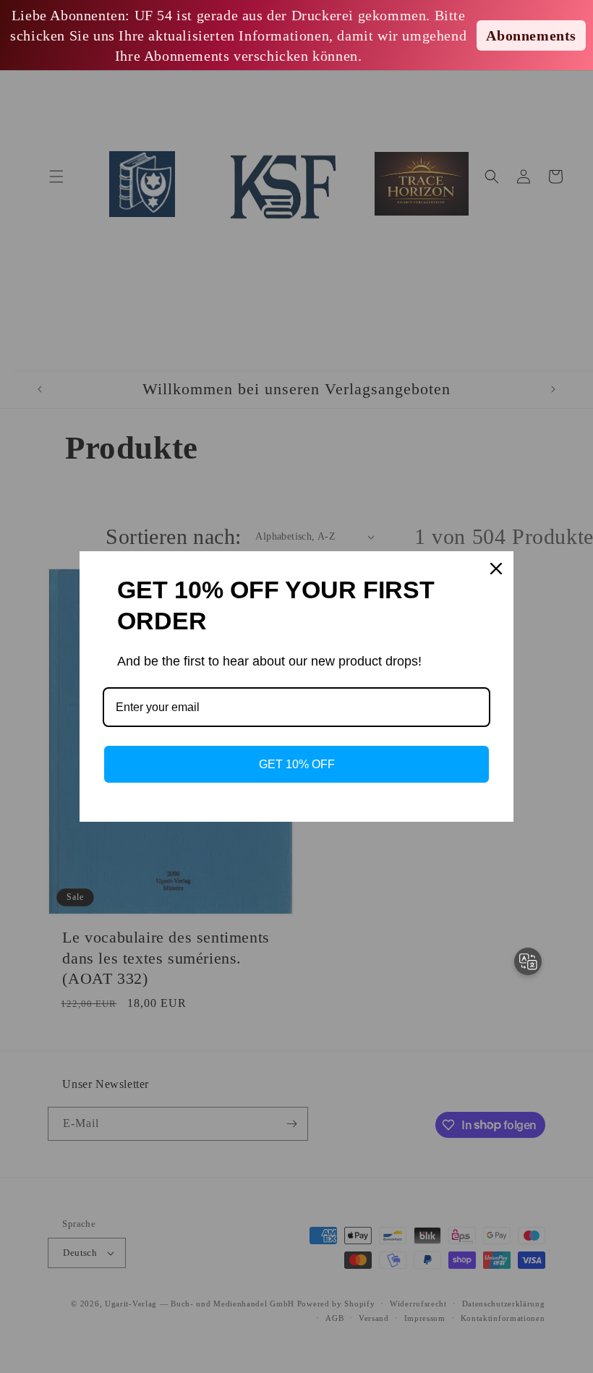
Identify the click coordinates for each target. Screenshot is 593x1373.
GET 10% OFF (297, 764)
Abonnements (531, 35)
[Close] (496, 568)
